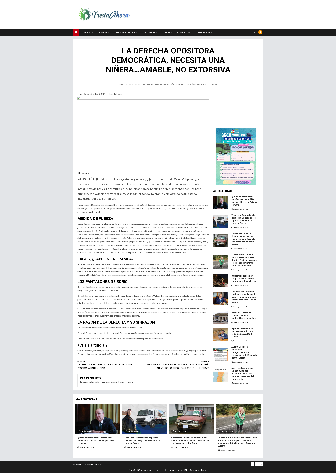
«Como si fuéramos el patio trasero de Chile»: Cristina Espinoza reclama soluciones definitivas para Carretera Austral (244, 260)
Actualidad (150, 32)
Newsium (189, 470)
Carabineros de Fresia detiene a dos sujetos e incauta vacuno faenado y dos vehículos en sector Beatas (244, 239)
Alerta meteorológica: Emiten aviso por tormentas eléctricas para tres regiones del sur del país (242, 373)
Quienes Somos (204, 32)
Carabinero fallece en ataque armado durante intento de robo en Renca (243, 279)
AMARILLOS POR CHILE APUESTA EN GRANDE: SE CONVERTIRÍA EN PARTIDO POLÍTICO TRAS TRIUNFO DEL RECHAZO (177, 364)
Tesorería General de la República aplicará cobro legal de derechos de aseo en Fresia (142, 441)
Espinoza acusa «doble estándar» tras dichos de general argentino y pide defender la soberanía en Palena (243, 297)
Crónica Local (184, 32)
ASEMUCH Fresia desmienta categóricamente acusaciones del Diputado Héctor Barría (244, 352)
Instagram (77, 464)
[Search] (255, 32)
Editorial (87, 32)
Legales (168, 32)
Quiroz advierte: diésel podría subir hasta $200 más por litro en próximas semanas (244, 200)
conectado (105, 382)
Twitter (98, 464)
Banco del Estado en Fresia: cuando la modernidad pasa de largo (244, 316)
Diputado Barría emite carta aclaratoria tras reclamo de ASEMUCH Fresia (242, 332)
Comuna (103, 32)
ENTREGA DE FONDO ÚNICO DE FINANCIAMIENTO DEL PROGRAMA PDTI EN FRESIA (105, 364)
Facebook (88, 464)
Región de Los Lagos (126, 32)
